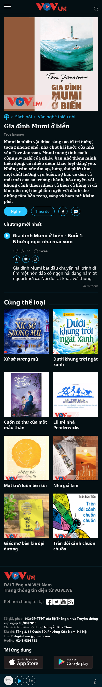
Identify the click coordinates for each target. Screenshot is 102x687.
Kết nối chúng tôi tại (24, 601)
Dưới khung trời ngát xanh (75, 361)
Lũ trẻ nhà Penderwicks (66, 425)
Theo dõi (42, 211)
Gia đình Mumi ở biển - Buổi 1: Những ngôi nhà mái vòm (48, 238)
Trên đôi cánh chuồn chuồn (74, 546)
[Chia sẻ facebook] (62, 211)
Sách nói (23, 117)
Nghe (16, 211)
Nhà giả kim (65, 485)
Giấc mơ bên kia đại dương (24, 546)
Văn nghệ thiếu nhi (56, 117)
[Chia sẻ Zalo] (75, 211)
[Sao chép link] (35, 259)
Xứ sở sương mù (21, 359)
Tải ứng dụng (18, 650)
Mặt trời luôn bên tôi (25, 485)
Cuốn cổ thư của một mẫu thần (25, 425)
